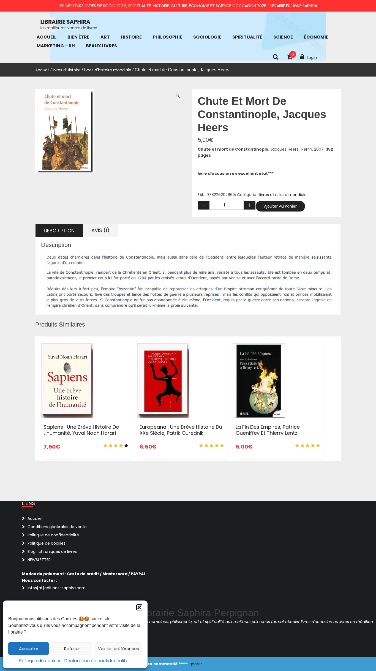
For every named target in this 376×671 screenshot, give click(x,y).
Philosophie (167, 37)
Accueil (46, 37)
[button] (139, 607)
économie (316, 37)
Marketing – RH (56, 46)
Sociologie (207, 37)
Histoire (131, 37)
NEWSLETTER (39, 560)
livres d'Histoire (67, 70)
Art (105, 37)
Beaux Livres (101, 46)
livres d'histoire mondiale (107, 70)
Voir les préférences (118, 648)
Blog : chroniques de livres (52, 551)
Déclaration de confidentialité (96, 661)
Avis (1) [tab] (100, 230)
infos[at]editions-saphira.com (57, 588)
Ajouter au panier (280, 206)
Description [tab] (59, 230)
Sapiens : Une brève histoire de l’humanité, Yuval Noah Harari (81, 429)
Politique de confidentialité (53, 535)
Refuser (72, 648)
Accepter (28, 648)
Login (312, 57)
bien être (78, 37)
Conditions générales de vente (57, 526)
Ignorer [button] (195, 664)
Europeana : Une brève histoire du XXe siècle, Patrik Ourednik (181, 429)
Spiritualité (247, 37)
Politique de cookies (40, 661)
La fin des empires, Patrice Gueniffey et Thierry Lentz (268, 429)
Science (283, 37)
